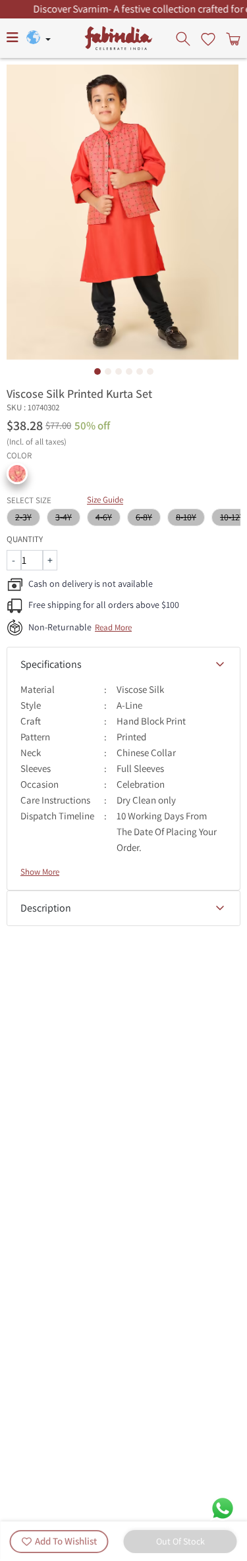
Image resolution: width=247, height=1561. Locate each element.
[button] (17, 473)
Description (45, 908)
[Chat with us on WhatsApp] (222, 1507)
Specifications (51, 664)
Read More (113, 627)
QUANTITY (25, 539)
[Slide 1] (97, 371)
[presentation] (184, 38)
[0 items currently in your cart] (231, 38)
